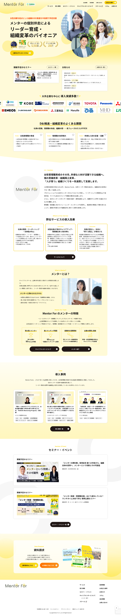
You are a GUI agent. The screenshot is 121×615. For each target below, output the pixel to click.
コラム (107, 6)
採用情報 (92, 2)
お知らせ (114, 6)
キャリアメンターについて (85, 6)
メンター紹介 (84, 598)
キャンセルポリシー (54, 609)
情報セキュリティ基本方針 (78, 609)
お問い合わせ (99, 2)
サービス (50, 6)
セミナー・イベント (69, 6)
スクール (98, 6)
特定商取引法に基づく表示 (43, 609)
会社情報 (85, 2)
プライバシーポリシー (66, 609)
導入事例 (57, 6)
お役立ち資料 (103, 588)
